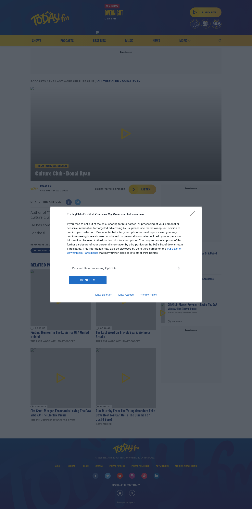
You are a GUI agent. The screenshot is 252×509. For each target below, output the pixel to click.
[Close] (194, 214)
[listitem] (126, 268)
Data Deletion (103, 294)
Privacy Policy (148, 294)
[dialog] (126, 254)
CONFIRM (88, 280)
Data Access (126, 294)
